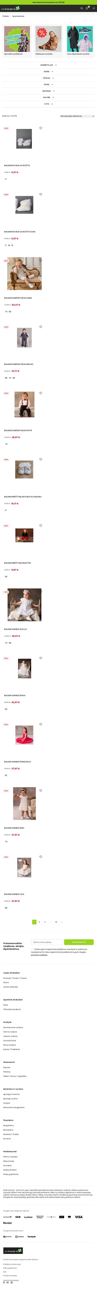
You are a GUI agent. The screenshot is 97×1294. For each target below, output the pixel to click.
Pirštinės (7, 1072)
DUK (4, 1272)
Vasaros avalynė (10, 1036)
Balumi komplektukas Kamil (18, 298)
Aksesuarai (9, 1062)
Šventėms (8, 1120)
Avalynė (7, 1022)
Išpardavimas (18, 16)
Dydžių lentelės (9, 1170)
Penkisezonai (10, 1151)
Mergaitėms (8, 1125)
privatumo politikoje (39, 955)
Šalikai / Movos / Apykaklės (14, 1076)
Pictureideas (14, 1280)
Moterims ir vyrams (13, 1089)
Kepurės (6, 1067)
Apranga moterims (11, 1094)
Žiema (6, 982)
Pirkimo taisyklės (10, 1157)
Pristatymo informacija (12, 1264)
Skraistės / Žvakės (11, 1134)
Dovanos (7, 1138)
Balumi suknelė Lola (14, 894)
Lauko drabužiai (11, 973)
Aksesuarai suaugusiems (14, 1107)
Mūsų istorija (8, 1161)
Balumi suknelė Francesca (17, 761)
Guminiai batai (9, 1040)
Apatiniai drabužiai (13, 999)
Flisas (5, 1005)
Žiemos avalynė (10, 1032)
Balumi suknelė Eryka (14, 695)
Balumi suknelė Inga (14, 828)
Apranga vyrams (10, 1098)
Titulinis (5, 16)
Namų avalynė (9, 1045)
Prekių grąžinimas (10, 1174)
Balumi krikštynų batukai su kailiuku (23, 496)
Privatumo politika (10, 1276)
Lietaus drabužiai (10, 987)
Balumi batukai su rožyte (17, 165)
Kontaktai (7, 1165)
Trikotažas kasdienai (12, 1009)
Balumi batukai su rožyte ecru (19, 231)
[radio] (6, 179)
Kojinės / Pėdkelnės (11, 1049)
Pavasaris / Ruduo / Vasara (15, 978)
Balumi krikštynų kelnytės (17, 563)
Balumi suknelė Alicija (15, 629)
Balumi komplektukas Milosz (18, 364)
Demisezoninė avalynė (13, 1027)
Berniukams (8, 1130)
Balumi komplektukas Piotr (18, 430)
